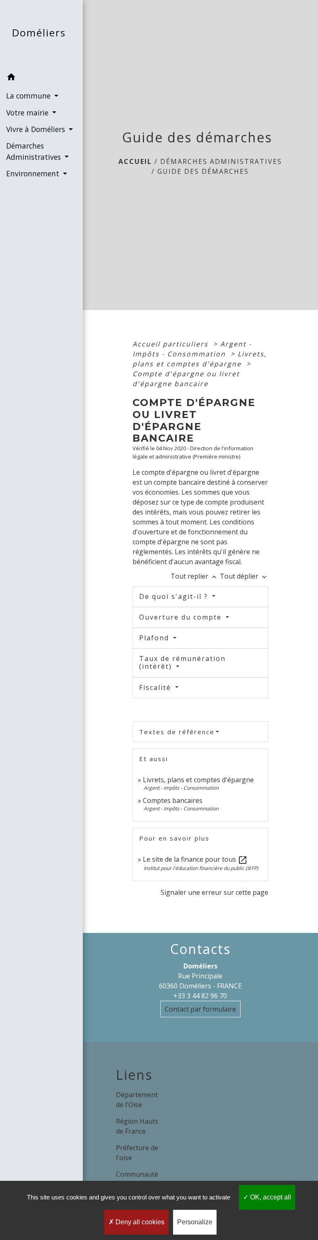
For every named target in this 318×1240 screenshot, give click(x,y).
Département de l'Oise (137, 1099)
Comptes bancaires (172, 800)
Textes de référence (176, 732)
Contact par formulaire (200, 1009)
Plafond (155, 637)
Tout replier (194, 576)
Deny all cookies (139, 1222)
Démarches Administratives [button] (34, 151)
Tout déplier (244, 576)
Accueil (135, 161)
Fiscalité (156, 687)
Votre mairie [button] (28, 113)
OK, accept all (269, 1197)
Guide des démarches (203, 171)
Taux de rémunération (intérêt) (182, 662)
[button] (41, 78)
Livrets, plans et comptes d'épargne (198, 779)
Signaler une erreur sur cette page (214, 892)
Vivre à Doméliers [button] (36, 129)
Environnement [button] (33, 173)
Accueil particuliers (171, 343)
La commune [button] (29, 96)
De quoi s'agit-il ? (174, 596)
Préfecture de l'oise (137, 1152)
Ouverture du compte (181, 617)
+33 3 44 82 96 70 (200, 995)
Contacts (200, 949)
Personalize (194, 1222)
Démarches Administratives (221, 161)
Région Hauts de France (137, 1126)
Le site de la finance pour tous (195, 859)
